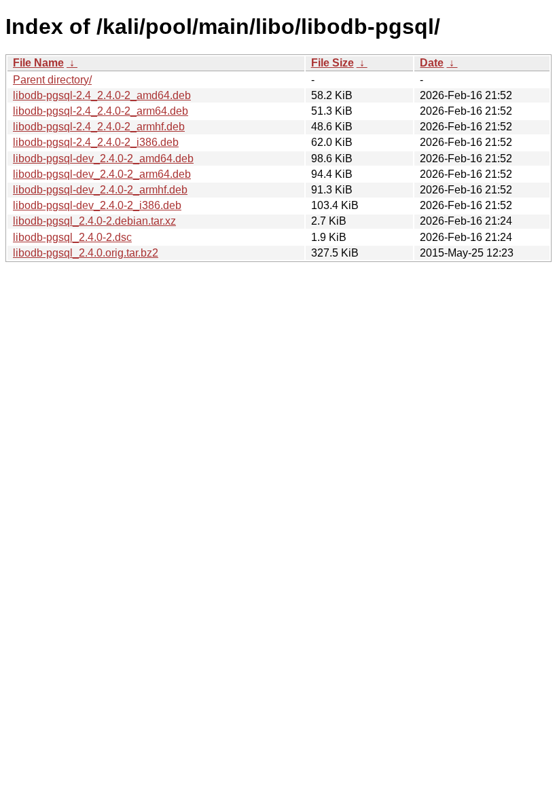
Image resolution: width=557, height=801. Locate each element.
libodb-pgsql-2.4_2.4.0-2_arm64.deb (100, 111)
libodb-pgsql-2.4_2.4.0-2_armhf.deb (99, 126)
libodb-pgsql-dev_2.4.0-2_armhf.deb (100, 189)
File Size (332, 63)
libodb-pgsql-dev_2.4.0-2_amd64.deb (103, 158)
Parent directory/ (52, 80)
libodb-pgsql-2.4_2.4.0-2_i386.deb (96, 142)
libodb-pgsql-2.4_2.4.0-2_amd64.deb (102, 95)
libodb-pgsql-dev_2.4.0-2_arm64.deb (102, 174)
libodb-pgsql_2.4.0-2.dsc (72, 237)
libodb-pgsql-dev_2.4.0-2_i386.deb (97, 205)
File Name (38, 63)
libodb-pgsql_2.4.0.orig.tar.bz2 (85, 253)
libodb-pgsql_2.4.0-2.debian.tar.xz (94, 221)
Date (432, 63)
